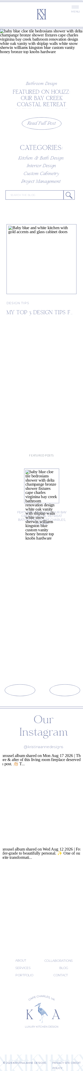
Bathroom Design (41, 84)
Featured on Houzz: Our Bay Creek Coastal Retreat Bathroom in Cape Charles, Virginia (42, 104)
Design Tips (17, 303)
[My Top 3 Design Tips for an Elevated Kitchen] (41, 259)
